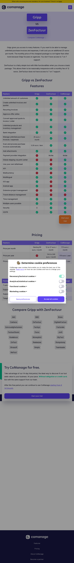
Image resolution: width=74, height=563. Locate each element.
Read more (20, 269)
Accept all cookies (51, 299)
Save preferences (23, 299)
